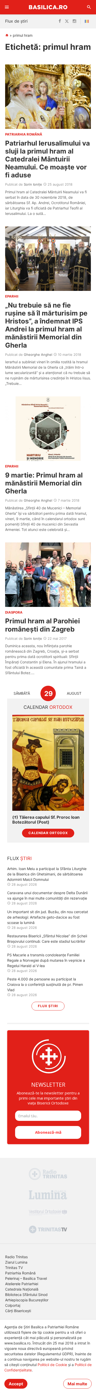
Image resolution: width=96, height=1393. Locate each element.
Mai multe (77, 1383)
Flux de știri (16, 21)
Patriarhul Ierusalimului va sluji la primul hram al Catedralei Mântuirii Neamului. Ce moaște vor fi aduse (47, 159)
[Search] (89, 7)
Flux (19, 858)
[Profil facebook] (60, 21)
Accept (16, 1383)
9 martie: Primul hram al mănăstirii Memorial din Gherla (44, 483)
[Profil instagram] (74, 21)
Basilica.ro (48, 7)
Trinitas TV (14, 1267)
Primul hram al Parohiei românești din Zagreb (42, 625)
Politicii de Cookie (52, 1364)
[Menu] (7, 7)
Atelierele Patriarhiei (21, 1284)
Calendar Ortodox (48, 833)
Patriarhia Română (20, 1273)
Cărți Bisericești (18, 1311)
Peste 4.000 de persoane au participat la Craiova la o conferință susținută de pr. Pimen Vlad (45, 984)
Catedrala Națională (21, 1289)
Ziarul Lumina (16, 1262)
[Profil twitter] (67, 21)
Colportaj (12, 1305)
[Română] (88, 21)
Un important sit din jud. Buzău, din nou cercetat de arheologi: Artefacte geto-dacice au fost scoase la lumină (47, 917)
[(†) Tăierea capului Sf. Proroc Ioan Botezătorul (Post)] (48, 762)
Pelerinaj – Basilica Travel (26, 1278)
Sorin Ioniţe (33, 184)
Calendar (48, 707)
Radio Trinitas (16, 1257)
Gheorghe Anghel (38, 354)
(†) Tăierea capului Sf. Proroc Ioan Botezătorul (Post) (46, 820)
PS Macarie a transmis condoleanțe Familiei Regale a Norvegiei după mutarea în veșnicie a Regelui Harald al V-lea (46, 960)
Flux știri (48, 1006)
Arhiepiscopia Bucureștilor (26, 1300)
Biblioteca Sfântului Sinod (26, 1294)
